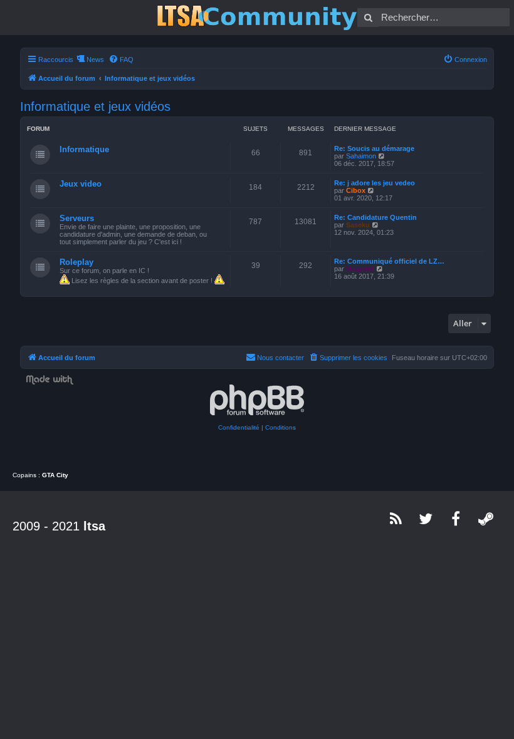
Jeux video (81, 184)
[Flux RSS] (396, 518)
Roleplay (76, 262)
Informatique (84, 149)
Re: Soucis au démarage (374, 148)
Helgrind (360, 268)
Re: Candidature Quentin (375, 217)
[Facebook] (456, 518)
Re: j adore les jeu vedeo (374, 183)
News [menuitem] (95, 59)
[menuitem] (121, 59)
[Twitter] (426, 518)
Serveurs (77, 218)
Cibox (355, 190)
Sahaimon (361, 156)
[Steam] (486, 518)
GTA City (55, 475)
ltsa (94, 526)
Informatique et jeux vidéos (95, 106)
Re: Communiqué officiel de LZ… (389, 261)
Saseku (358, 225)
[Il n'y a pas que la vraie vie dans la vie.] (257, 17)
